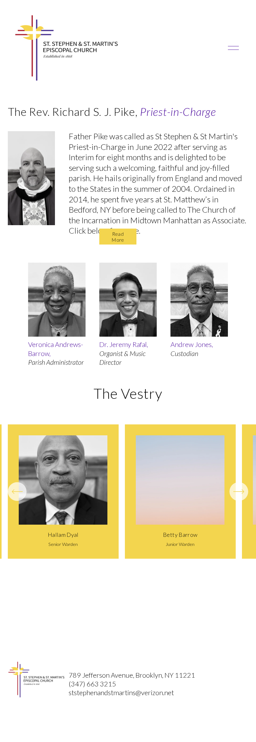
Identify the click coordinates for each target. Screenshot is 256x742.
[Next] (238, 491)
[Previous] (17, 491)
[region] (128, 491)
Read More (117, 237)
